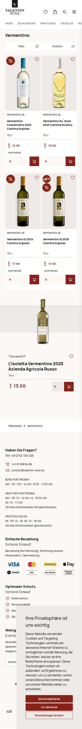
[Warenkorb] (55, 12)
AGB (9, 711)
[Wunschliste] (45, 12)
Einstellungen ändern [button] (49, 715)
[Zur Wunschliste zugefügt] (37, 59)
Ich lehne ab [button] (49, 707)
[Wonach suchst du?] (64, 12)
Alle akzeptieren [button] (49, 699)
